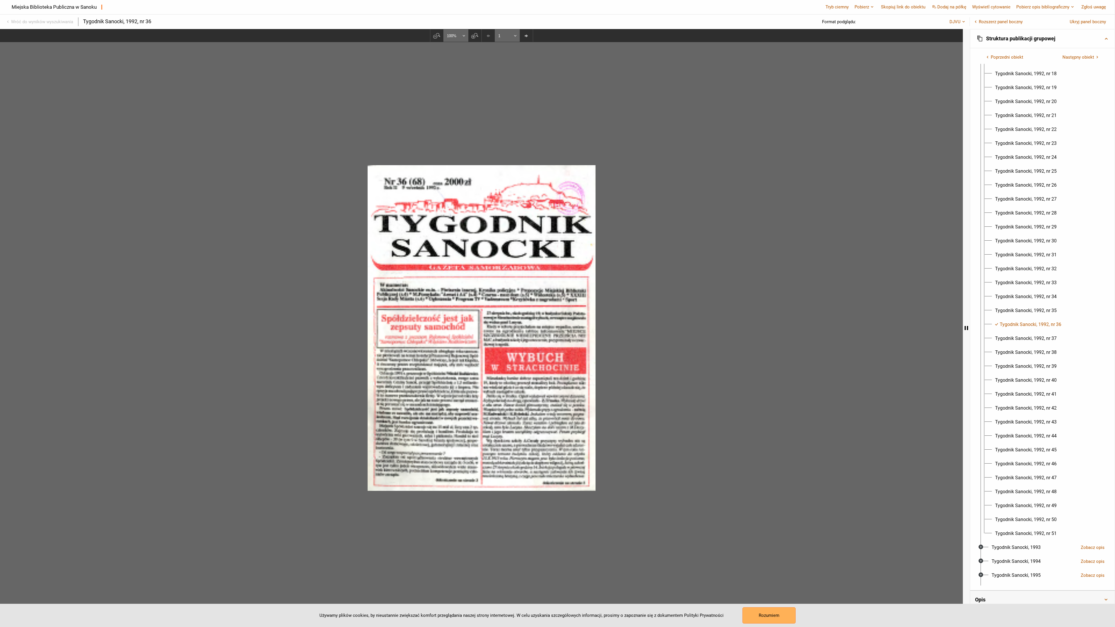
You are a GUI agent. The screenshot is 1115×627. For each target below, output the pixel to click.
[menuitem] (1025, 74)
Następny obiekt (1078, 57)
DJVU (955, 21)
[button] (1042, 38)
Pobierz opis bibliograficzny (1042, 7)
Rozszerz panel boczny (1001, 21)
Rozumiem (769, 615)
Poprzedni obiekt (1007, 57)
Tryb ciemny (837, 7)
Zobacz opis (1093, 547)
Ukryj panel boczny (1088, 21)
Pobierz (862, 7)
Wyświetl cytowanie (991, 7)
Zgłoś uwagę (1093, 7)
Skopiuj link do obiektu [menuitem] (903, 7)
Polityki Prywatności (704, 615)
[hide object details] (966, 328)
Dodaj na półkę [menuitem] (951, 7)
